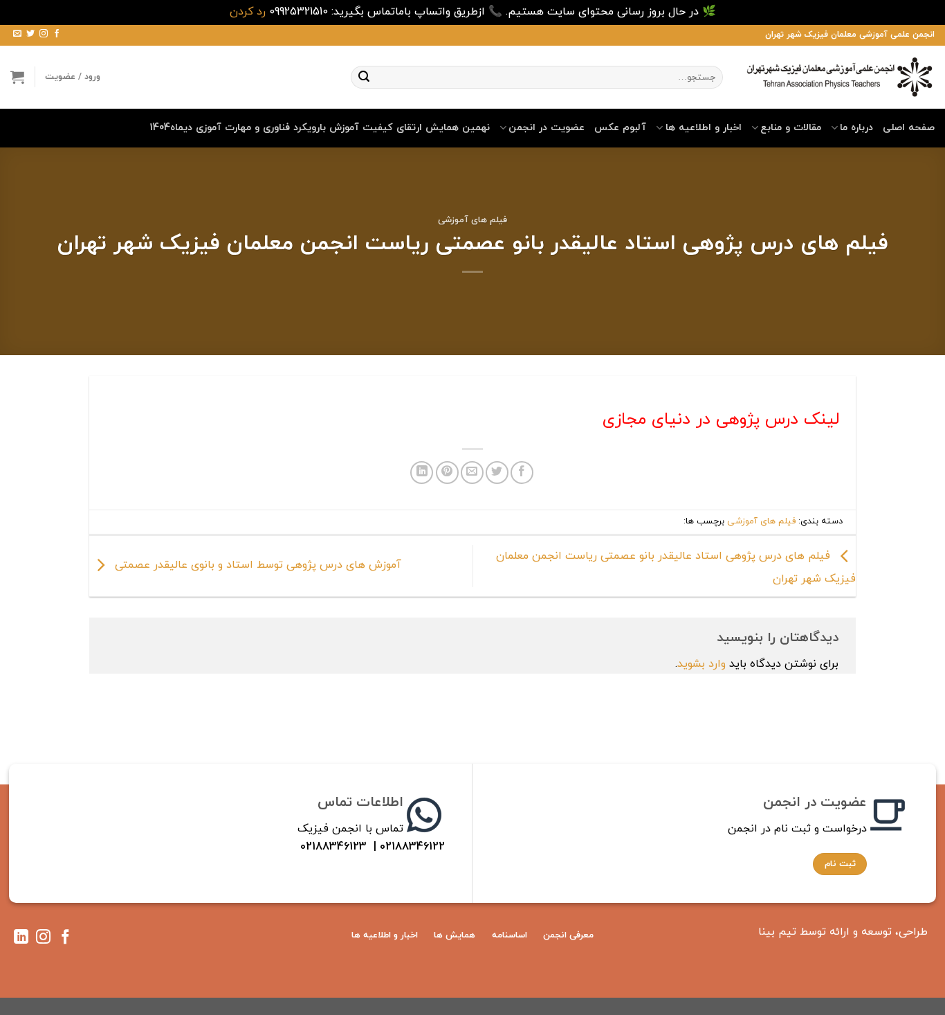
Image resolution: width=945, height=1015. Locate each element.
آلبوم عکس (620, 127)
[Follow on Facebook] (57, 34)
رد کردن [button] (248, 11)
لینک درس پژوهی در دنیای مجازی (718, 419)
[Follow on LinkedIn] (21, 939)
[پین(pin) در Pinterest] (447, 472)
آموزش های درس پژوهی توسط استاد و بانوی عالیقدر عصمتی (256, 565)
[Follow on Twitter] (30, 34)
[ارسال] (364, 77)
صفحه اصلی (909, 127)
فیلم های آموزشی (472, 220)
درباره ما (856, 127)
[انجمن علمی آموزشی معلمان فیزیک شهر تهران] (839, 76)
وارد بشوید (701, 664)
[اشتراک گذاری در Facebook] (522, 472)
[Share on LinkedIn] (421, 472)
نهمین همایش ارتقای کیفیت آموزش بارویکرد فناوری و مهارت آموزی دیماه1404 (320, 127)
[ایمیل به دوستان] (472, 472)
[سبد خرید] (17, 77)
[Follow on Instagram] (43, 34)
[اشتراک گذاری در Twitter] (497, 472)
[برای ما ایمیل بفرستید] (17, 34)
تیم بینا (777, 932)
